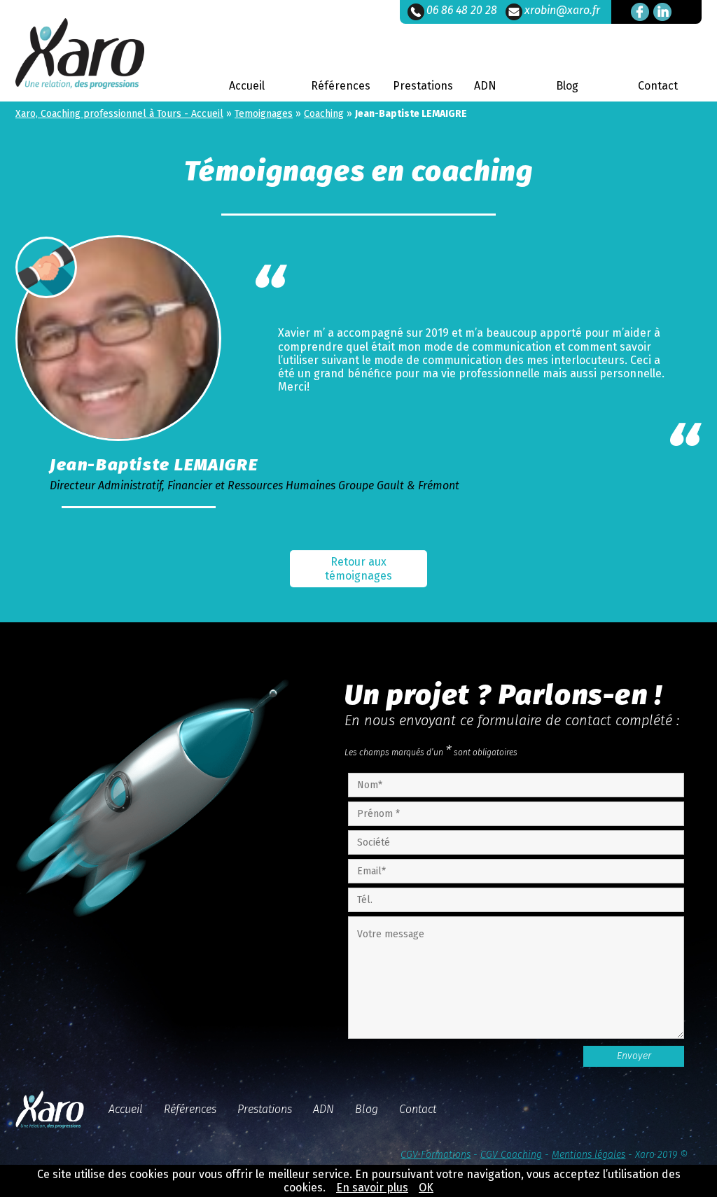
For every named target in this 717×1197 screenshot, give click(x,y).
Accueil (247, 85)
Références (340, 85)
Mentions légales (588, 1155)
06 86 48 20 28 (461, 10)
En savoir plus (372, 1187)
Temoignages (264, 114)
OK (426, 1187)
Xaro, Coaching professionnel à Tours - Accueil (119, 114)
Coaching (324, 114)
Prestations (423, 85)
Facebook (640, 12)
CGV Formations (436, 1155)
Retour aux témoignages (358, 568)
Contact (658, 85)
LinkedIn (662, 12)
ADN (485, 85)
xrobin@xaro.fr (562, 10)
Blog (567, 85)
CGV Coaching (511, 1155)
